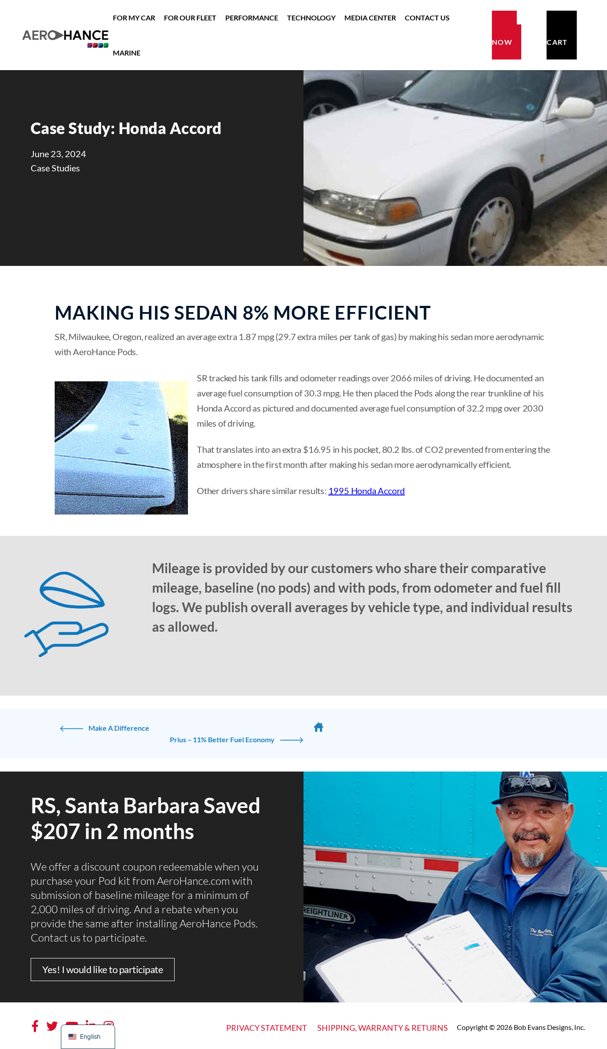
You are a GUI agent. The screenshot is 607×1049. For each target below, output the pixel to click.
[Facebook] (35, 1026)
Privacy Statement (266, 1028)
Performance (251, 17)
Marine (126, 52)
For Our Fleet (190, 17)
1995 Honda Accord (366, 490)
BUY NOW (504, 35)
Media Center (370, 17)
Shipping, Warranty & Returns (382, 1028)
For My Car (134, 17)
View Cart (562, 35)
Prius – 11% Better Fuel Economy (222, 739)
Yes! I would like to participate (102, 969)
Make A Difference (118, 728)
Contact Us (427, 17)
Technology (311, 17)
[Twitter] (52, 1026)
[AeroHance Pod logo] (65, 35)
